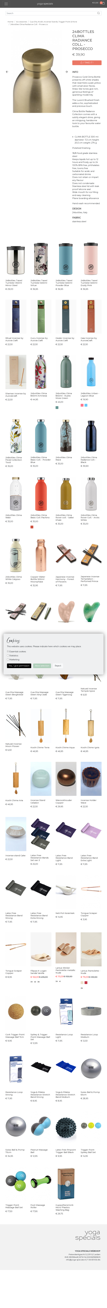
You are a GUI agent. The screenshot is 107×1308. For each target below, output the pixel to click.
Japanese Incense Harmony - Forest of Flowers (65, 579)
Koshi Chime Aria (14, 800)
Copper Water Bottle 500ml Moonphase (38, 579)
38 (38, 982)
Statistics (13, 655)
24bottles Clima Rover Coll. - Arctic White (90, 517)
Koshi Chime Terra (40, 747)
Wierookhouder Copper (64, 801)
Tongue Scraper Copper (89, 914)
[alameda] (57, 407)
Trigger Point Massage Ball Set (14, 1206)
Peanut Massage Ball (39, 1151)
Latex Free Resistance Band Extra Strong (39, 915)
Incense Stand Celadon (38, 801)
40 (35, 982)
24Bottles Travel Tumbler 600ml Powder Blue (64, 283)
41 (60, 981)
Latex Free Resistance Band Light (64, 858)
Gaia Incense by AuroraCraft (89, 339)
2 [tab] (38, 109)
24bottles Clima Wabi (13, 516)
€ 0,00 (95, 3)
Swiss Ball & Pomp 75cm (15, 1151)
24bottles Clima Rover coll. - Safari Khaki (65, 517)
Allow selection (42, 665)
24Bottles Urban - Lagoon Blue (90, 394)
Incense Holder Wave (88, 801)
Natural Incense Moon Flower (13, 745)
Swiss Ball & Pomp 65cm (90, 1093)
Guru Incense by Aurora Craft (39, 339)
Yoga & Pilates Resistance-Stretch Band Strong (40, 1094)
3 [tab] (42, 109)
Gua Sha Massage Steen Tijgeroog (65, 693)
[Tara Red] (86, 982)
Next (66, 72)
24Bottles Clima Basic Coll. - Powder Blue (41, 460)
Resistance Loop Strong (14, 1093)
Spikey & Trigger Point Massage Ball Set (40, 1037)
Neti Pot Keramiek (65, 913)
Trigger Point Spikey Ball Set (88, 1151)
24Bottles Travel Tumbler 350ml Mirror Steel (13, 283)
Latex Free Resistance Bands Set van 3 (40, 858)
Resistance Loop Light (64, 1035)
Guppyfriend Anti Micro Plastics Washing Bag (64, 1207)
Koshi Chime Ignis (90, 747)
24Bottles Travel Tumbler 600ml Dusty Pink (89, 283)
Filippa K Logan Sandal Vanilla (39, 972)
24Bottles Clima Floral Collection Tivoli (13, 460)
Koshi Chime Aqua (65, 747)
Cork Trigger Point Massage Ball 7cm (15, 1035)
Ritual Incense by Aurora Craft (14, 339)
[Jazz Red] (32, 527)
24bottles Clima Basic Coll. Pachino (40, 516)
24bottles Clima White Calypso (13, 578)
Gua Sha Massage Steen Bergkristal (14, 693)
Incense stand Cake (15, 855)
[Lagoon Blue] (86, 405)
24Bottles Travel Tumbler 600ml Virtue (39, 283)
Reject (58, 665)
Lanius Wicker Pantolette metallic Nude (65, 970)
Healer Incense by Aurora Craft (65, 339)
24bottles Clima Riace (64, 458)
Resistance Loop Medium (89, 1035)
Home (10, 22)
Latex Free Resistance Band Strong (13, 915)
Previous (7, 72)
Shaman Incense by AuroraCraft (15, 394)
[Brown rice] (82, 982)
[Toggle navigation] (6, 4)
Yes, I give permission (19, 665)
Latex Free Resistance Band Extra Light (89, 858)
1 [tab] (33, 109)
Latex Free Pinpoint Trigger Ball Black (66, 1151)
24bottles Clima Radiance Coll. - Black (89, 460)
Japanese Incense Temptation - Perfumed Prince (90, 579)
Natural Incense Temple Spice (89, 689)
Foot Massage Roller (38, 1206)
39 (32, 982)
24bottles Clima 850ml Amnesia (39, 394)
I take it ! (88, 62)
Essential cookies (17, 651)
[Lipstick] (82, 405)
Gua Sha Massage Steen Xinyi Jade (39, 693)
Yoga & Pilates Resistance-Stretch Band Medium (65, 1094)
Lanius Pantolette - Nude (90, 972)
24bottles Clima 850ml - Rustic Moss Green (64, 396)
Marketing (14, 659)
